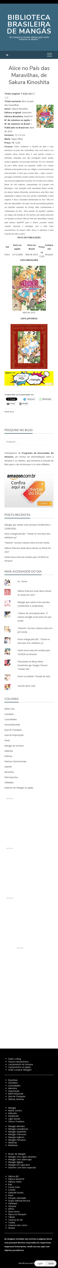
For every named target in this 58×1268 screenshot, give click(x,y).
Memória (12, 1088)
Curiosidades (10, 719)
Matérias (8, 750)
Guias (7, 740)
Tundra (11, 1222)
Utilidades (9, 782)
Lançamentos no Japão (19, 1067)
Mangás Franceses (17, 1134)
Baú (10, 1184)
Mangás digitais (15, 1162)
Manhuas (12, 1142)
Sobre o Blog (14, 1058)
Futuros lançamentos (18, 1061)
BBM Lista (9, 708)
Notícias (8, 756)
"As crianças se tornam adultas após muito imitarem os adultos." (29, 38)
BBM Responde (15, 1093)
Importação (13, 1091)
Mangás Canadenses (18, 1128)
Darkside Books (15, 1192)
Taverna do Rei (15, 1219)
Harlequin (12, 1203)
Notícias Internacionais (15, 761)
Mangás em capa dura (19, 1164)
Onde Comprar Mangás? (20, 1069)
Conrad (11, 1189)
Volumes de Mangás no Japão (18, 787)
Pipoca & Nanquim (17, 1214)
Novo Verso (14, 1211)
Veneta (11, 1227)
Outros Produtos (16, 1121)
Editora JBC (13, 1176)
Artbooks (12, 1113)
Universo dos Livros (17, 1225)
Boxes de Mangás (17, 1153)
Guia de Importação (14, 735)
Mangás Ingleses (16, 1137)
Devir (10, 1195)
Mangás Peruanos (17, 1139)
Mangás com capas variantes (22, 1156)
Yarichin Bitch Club (26, 685)
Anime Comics (15, 1110)
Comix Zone (14, 1187)
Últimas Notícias (16, 1099)
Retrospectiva (11, 777)
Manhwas (13, 1145)
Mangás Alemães (16, 1126)
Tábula (11, 1217)
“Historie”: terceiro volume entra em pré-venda (26, 542)
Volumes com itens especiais (22, 1167)
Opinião (8, 766)
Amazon (49, 254)
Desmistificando (12, 724)
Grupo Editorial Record (19, 1200)
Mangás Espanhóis (17, 1131)
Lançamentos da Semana (20, 1064)
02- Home (22, 581)
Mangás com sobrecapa (20, 1159)
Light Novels (14, 1118)
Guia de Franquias (13, 729)
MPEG (11, 1208)
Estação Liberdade (17, 1198)
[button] (29, 290)
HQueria (12, 1206)
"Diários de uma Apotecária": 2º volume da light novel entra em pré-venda (35, 617)
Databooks (13, 1115)
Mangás (12, 1107)
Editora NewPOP (16, 1179)
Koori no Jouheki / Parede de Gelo (34, 676)
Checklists (9, 714)
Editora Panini (14, 1181)
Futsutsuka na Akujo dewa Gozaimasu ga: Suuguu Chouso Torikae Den (33, 665)
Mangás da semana (13, 745)
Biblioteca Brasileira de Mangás (29, 24)
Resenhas (9, 772)
